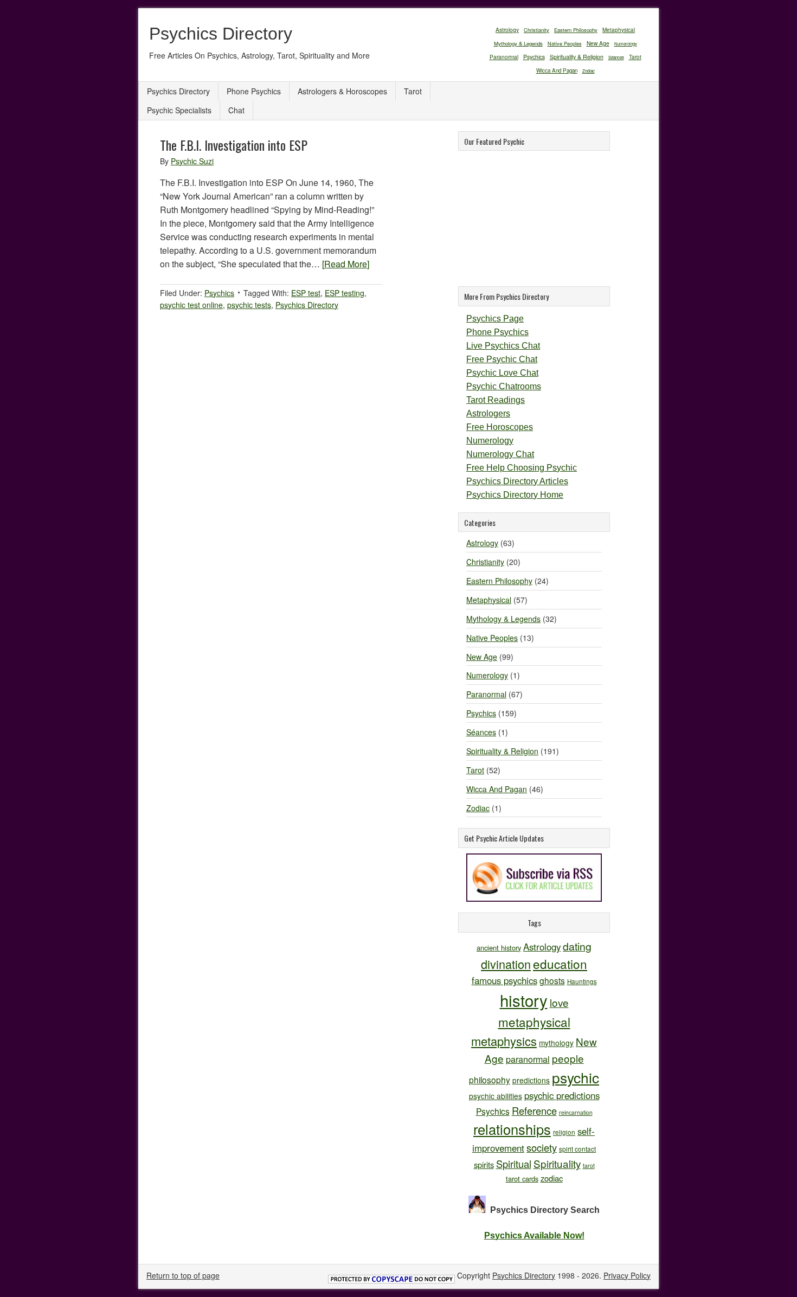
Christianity (536, 30)
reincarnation (576, 1112)
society (541, 1147)
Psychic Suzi (192, 161)
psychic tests (249, 304)
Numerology (625, 44)
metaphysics (504, 1040)
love (559, 1002)
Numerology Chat (500, 454)
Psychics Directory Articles (517, 481)
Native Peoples (565, 43)
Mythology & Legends (518, 43)
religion (564, 1132)
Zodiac (588, 71)
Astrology (507, 29)
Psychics (534, 57)
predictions (531, 1080)
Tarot (635, 57)
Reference (534, 1110)
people (568, 1058)
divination (506, 963)
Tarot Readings (495, 399)
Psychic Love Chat (502, 372)
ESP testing (344, 292)
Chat (236, 110)
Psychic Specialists (179, 110)
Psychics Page (495, 318)
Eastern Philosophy (575, 30)
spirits (484, 1164)
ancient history (499, 947)
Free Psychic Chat (501, 359)
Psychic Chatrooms (503, 386)
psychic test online (191, 304)
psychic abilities (495, 1095)
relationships (512, 1129)
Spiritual (513, 1164)
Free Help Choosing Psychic (521, 467)
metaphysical (534, 1021)
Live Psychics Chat (503, 345)
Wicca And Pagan (556, 70)
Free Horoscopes (499, 427)
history (524, 999)
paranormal (528, 1058)
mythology (556, 1042)
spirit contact (577, 1148)
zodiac (552, 1178)
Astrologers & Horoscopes (342, 91)
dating (577, 946)
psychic (575, 1077)
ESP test (305, 292)
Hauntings (582, 981)
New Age (598, 43)
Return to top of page (183, 1275)
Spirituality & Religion (576, 57)
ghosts (552, 980)
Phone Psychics (254, 91)
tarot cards (522, 1178)
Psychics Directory (220, 33)
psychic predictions (562, 1095)
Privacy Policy (627, 1275)
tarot (589, 1165)
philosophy (489, 1080)
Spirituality (557, 1163)
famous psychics (504, 980)
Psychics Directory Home (514, 494)
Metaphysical (618, 30)
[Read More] (345, 264)
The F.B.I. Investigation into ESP (233, 145)
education (560, 963)
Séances (616, 57)
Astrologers (488, 413)
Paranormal (504, 57)
